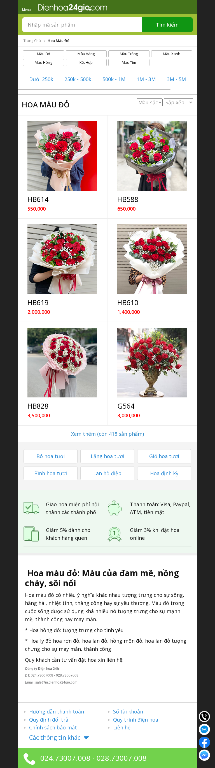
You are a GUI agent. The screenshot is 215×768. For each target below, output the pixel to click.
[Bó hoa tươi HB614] (62, 156)
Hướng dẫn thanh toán (56, 711)
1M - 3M (146, 79)
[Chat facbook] (204, 742)
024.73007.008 (65, 758)
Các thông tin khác (54, 737)
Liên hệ (121, 727)
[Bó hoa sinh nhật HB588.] (152, 156)
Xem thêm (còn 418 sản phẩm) (107, 433)
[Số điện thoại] (204, 716)
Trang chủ (32, 40)
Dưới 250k (41, 79)
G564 (125, 406)
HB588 (127, 199)
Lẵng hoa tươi (107, 456)
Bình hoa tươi (50, 473)
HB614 (37, 199)
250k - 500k (77, 79)
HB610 (127, 302)
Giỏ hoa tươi (164, 456)
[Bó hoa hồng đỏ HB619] (62, 259)
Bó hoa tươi (50, 456)
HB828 (37, 406)
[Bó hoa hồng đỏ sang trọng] (62, 362)
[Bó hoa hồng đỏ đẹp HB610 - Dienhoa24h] (152, 259)
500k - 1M (113, 79)
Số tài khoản (128, 711)
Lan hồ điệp (107, 473)
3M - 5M (176, 79)
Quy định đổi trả (48, 719)
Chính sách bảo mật (53, 727)
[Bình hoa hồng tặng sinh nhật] (152, 362)
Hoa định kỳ (164, 473)
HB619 (37, 302)
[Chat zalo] (204, 729)
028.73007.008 (122, 758)
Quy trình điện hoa (135, 719)
